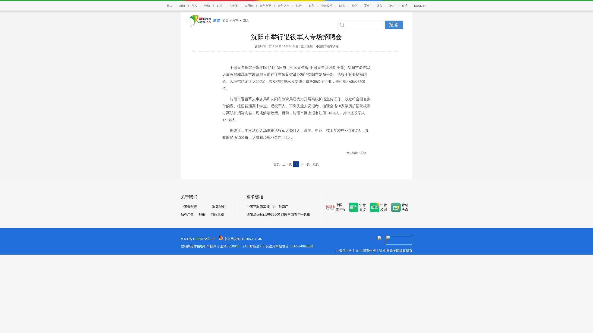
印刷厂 (283, 207)
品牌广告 (187, 214)
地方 (392, 5)
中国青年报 (189, 207)
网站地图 (217, 214)
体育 (379, 5)
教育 (311, 5)
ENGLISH (420, 5)
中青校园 (326, 5)
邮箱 (202, 214)
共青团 (233, 5)
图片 (194, 5)
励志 (342, 5)
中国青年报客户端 (326, 46)
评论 (207, 5)
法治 (299, 5)
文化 (354, 5)
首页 (169, 5)
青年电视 (265, 5)
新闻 (182, 5)
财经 (219, 5)
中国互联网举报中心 (261, 207)
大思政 (249, 5)
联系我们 (218, 207)
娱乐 (404, 5)
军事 (367, 5)
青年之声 (283, 5)
